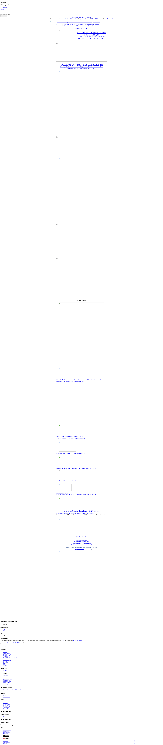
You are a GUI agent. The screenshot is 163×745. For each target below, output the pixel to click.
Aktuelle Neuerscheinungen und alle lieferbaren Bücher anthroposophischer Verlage (75, 513)
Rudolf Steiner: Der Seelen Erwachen (91, 33)
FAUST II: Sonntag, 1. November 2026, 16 (81, 544)
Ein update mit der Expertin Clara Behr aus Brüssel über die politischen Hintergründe (76, 494)
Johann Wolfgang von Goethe (81, 541)
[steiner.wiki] (105, 18)
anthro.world (86, 18)
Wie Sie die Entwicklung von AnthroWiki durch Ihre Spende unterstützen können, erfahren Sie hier (78, 22)
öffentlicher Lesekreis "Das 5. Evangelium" (81, 64)
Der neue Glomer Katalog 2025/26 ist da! (81, 511)
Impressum (5, 743)
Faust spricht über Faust (81, 536)
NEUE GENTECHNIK (62, 493)
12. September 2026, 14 (91, 35)
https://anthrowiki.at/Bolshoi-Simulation (15, 642)
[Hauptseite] (1, 644)
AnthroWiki (3, 9)
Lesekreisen (77, 19)
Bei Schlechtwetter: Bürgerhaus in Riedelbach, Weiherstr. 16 (91, 38)
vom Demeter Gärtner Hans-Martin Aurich (66, 480)
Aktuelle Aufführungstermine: (81, 540)
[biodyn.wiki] (93, 18)
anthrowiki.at (74, 18)
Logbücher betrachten (77, 640)
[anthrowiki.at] (68, 18)
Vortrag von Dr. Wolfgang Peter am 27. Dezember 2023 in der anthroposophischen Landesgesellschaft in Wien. (81, 537)
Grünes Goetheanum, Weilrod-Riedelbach (92, 37)
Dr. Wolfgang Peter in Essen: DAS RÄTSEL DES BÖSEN (70, 453)
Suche (2, 12)
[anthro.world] (81, 18)
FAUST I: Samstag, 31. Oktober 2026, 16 (81, 543)
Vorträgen (89, 19)
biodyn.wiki (98, 18)
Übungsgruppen (83, 19)
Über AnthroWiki (6, 742)
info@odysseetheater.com (79, 549)
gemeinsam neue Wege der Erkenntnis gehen (81, 17)
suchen (63, 640)
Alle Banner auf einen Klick (81, 28)
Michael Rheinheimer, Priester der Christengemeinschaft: (70, 436)
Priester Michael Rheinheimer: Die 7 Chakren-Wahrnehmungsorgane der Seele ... (76, 468)
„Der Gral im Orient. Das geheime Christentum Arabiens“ (70, 438)
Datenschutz (5, 741)
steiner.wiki (111, 18)
